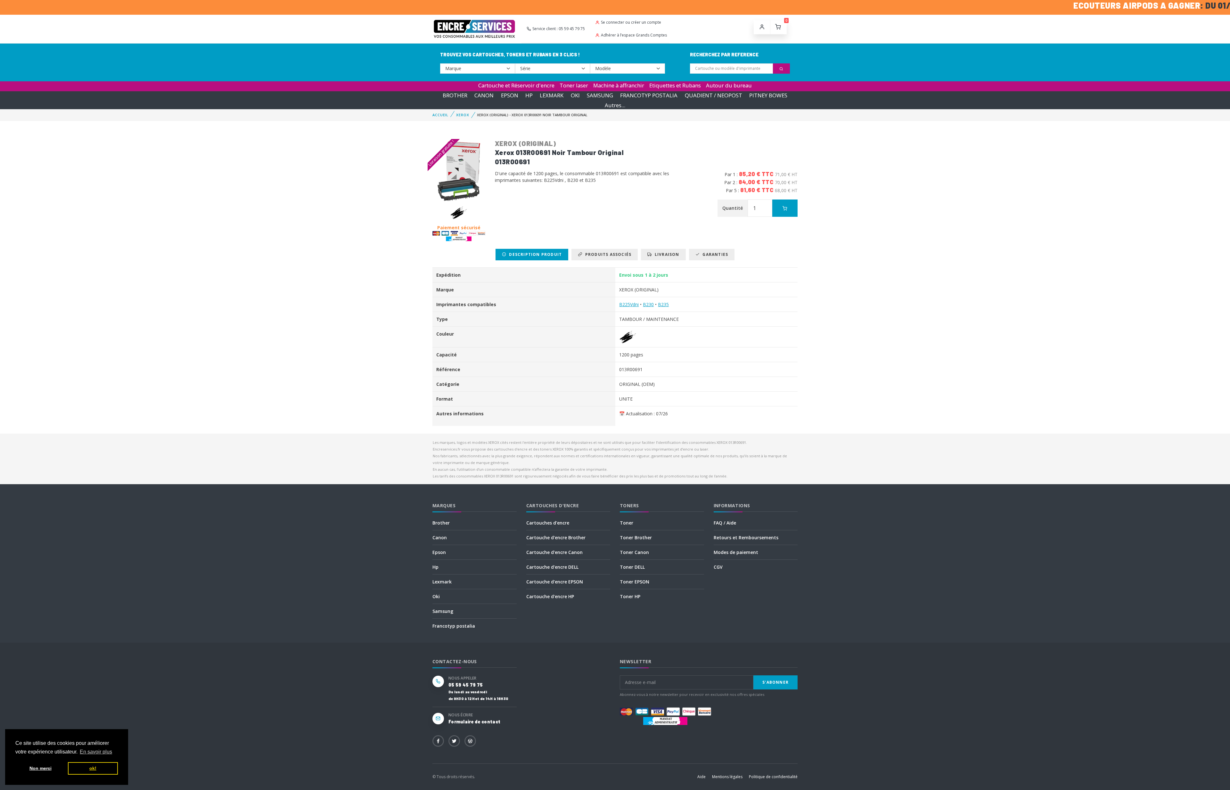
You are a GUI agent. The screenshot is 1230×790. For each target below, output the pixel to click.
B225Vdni (629, 304)
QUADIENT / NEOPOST (713, 95)
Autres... (615, 105)
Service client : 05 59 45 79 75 (558, 28)
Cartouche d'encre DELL (552, 567)
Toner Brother (636, 537)
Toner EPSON (634, 582)
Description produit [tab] (534, 254)
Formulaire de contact (474, 721)
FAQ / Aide (725, 523)
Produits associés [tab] (606, 254)
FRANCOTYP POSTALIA (648, 95)
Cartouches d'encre (547, 523)
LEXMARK (551, 95)
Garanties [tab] (714, 254)
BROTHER (455, 95)
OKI (575, 95)
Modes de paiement (736, 552)
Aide (701, 776)
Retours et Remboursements (746, 537)
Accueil (440, 114)
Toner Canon (634, 552)
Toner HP (630, 596)
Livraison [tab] (665, 254)
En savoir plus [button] (96, 751)
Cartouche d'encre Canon (554, 552)
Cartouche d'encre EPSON (554, 582)
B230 (648, 304)
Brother (441, 523)
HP (529, 95)
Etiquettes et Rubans (675, 85)
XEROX (462, 114)
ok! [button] (92, 768)
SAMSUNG (600, 95)
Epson (439, 552)
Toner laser (574, 85)
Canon (439, 537)
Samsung (442, 611)
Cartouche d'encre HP (550, 596)
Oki (436, 596)
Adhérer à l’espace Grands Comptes (634, 35)
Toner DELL (632, 567)
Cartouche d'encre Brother (556, 537)
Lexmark (442, 582)
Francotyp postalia (453, 626)
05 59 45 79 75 (465, 685)
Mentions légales (727, 776)
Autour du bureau (729, 85)
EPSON (509, 95)
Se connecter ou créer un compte (631, 22)
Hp (435, 567)
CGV (718, 567)
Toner (626, 523)
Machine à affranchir (618, 85)
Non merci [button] (40, 768)
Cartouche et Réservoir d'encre (516, 85)
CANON (484, 95)
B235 (663, 304)
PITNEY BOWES (768, 95)
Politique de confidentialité (773, 776)
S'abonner (775, 682)
